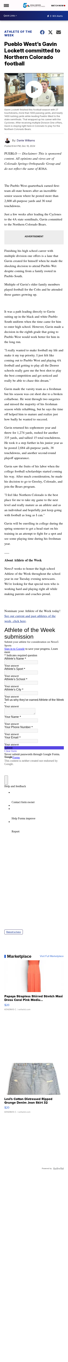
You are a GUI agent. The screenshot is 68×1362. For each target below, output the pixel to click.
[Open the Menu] (6, 5)
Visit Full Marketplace (52, 956)
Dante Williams (26, 140)
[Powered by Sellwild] (58, 1168)
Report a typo (13, 932)
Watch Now (57, 6)
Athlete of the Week (18, 33)
